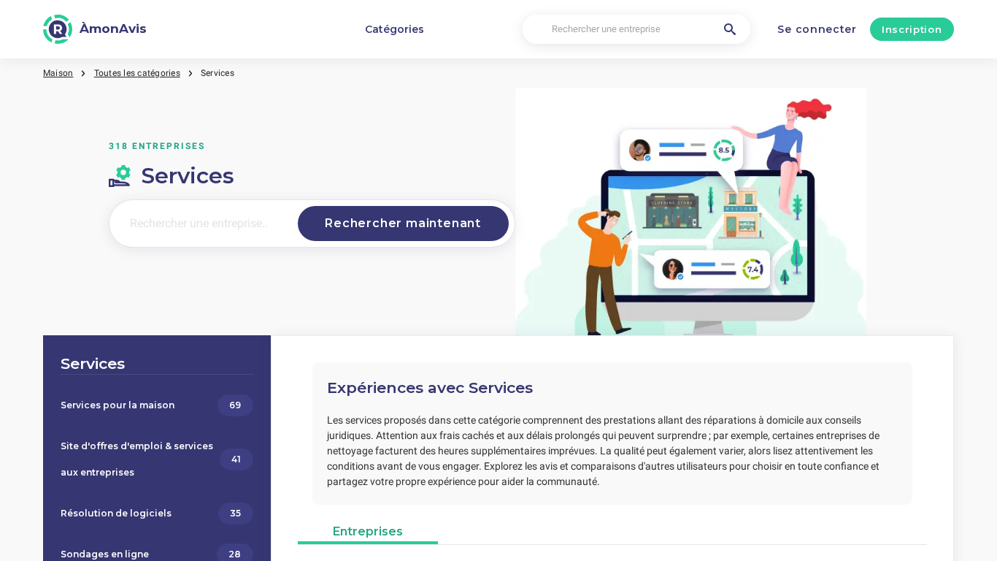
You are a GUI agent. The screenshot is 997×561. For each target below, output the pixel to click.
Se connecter (816, 29)
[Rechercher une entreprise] (730, 29)
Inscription (912, 29)
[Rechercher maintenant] (403, 223)
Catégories (394, 29)
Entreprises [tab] (368, 531)
